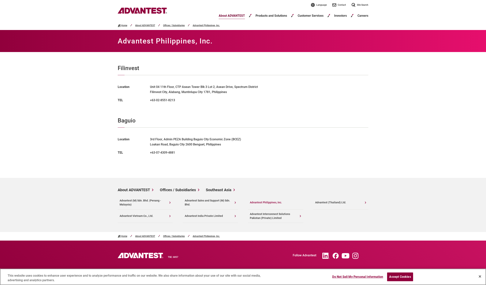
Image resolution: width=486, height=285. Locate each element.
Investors (340, 15)
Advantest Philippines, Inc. (206, 25)
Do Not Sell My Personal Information (357, 277)
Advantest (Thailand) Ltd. (330, 202)
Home (124, 25)
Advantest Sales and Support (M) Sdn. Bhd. (207, 202)
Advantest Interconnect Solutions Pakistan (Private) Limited (270, 215)
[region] (243, 277)
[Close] (480, 276)
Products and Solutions (271, 15)
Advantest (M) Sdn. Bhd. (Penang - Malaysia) (140, 202)
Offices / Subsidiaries (174, 25)
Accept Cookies (400, 277)
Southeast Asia (218, 190)
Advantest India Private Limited (204, 215)
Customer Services (310, 15)
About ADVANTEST (232, 15)
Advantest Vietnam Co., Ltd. (136, 215)
